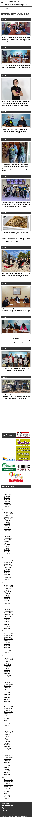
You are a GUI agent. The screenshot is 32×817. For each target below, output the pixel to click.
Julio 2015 (7, 764)
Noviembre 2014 (8, 781)
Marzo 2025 (7, 527)
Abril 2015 (7, 769)
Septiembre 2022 (8, 590)
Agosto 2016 (7, 738)
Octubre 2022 (7, 588)
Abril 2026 (7, 501)
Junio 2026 (7, 498)
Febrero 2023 (7, 577)
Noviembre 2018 (8, 684)
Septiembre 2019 (8, 663)
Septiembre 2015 (8, 760)
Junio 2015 (7, 765)
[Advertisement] (13, 419)
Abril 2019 (7, 671)
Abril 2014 (7, 793)
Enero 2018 (7, 701)
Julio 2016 (7, 739)
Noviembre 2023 (8, 562)
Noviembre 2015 (8, 757)
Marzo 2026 (7, 503)
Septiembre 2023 (8, 566)
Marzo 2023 (7, 576)
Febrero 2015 (7, 772)
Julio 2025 (7, 520)
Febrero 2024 (7, 553)
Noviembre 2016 (8, 733)
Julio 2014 (7, 788)
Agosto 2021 (7, 616)
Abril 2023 (7, 574)
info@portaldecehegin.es (7, 805)
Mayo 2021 (7, 621)
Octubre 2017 (7, 710)
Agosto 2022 (7, 592)
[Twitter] (7, 811)
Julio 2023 (7, 569)
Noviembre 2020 (8, 635)
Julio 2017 (7, 715)
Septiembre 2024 (8, 541)
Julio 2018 (7, 691)
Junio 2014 (7, 790)
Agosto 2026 (7, 494)
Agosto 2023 (7, 567)
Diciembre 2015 (8, 755)
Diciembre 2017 (8, 707)
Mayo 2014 (7, 791)
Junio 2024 (7, 546)
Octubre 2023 (7, 564)
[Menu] (1, 2)
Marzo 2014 (7, 795)
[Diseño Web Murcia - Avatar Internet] (13, 814)
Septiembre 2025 (8, 517)
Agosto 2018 (7, 689)
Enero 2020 (7, 652)
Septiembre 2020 (8, 639)
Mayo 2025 (7, 524)
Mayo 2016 (7, 743)
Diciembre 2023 (8, 560)
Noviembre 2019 (8, 660)
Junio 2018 (7, 692)
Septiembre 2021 (8, 614)
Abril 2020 (7, 647)
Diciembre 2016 (8, 731)
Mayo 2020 (7, 645)
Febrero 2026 (7, 504)
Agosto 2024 (7, 543)
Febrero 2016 (7, 748)
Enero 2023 (7, 579)
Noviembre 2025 (8, 513)
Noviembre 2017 (8, 708)
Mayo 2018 (7, 694)
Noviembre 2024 (8, 538)
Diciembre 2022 (8, 585)
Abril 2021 (7, 623)
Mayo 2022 (7, 597)
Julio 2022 (7, 593)
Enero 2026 (7, 506)
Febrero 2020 (7, 650)
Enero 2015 (7, 774)
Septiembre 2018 (8, 687)
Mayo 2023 (7, 572)
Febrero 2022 (7, 602)
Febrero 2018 (7, 699)
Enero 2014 (7, 798)
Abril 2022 (7, 598)
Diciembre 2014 (8, 780)
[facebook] (4, 811)
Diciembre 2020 (8, 634)
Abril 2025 (7, 525)
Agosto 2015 (7, 762)
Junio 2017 (7, 717)
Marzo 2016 (7, 746)
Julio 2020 (7, 642)
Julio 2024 (7, 545)
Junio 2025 (7, 522)
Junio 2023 (7, 571)
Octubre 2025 (7, 515)
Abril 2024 (7, 550)
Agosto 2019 (7, 665)
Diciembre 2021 (8, 609)
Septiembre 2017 (8, 712)
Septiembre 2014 (8, 785)
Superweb (10, 814)
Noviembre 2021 (8, 611)
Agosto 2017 (7, 713)
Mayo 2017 (7, 718)
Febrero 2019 (7, 675)
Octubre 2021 (7, 613)
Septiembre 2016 (8, 736)
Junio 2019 (7, 668)
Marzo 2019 (7, 673)
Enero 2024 (7, 555)
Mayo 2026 (7, 499)
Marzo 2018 (7, 697)
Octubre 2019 (7, 661)
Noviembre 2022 (8, 587)
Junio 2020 (7, 644)
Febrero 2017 (7, 723)
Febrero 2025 (7, 529)
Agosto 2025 (7, 519)
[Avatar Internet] (23, 461)
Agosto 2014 (7, 786)
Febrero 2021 (7, 626)
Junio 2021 (7, 619)
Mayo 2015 (7, 767)
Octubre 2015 (7, 759)
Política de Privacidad (12, 816)
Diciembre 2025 (8, 512)
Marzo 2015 (7, 770)
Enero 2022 (7, 603)
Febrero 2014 (7, 796)
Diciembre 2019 (8, 658)
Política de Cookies (22, 816)
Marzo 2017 (7, 722)
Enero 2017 (7, 725)
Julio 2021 (7, 618)
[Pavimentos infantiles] (9, 470)
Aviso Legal (4, 816)
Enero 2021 (7, 628)
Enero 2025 (7, 530)
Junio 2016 (7, 741)
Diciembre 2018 (8, 682)
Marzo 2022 (7, 600)
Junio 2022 (7, 595)
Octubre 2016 (7, 734)
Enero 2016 (7, 749)
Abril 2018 (7, 696)
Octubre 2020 (7, 637)
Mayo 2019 (7, 670)
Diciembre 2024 (8, 536)
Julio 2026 (7, 496)
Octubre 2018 (7, 686)
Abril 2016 (7, 744)
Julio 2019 (7, 666)
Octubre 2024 (7, 539)
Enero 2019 (7, 676)
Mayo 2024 (7, 548)
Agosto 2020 (7, 640)
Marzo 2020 (7, 649)
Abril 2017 (7, 720)
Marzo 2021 (7, 624)
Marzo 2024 (7, 551)
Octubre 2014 (7, 783)
